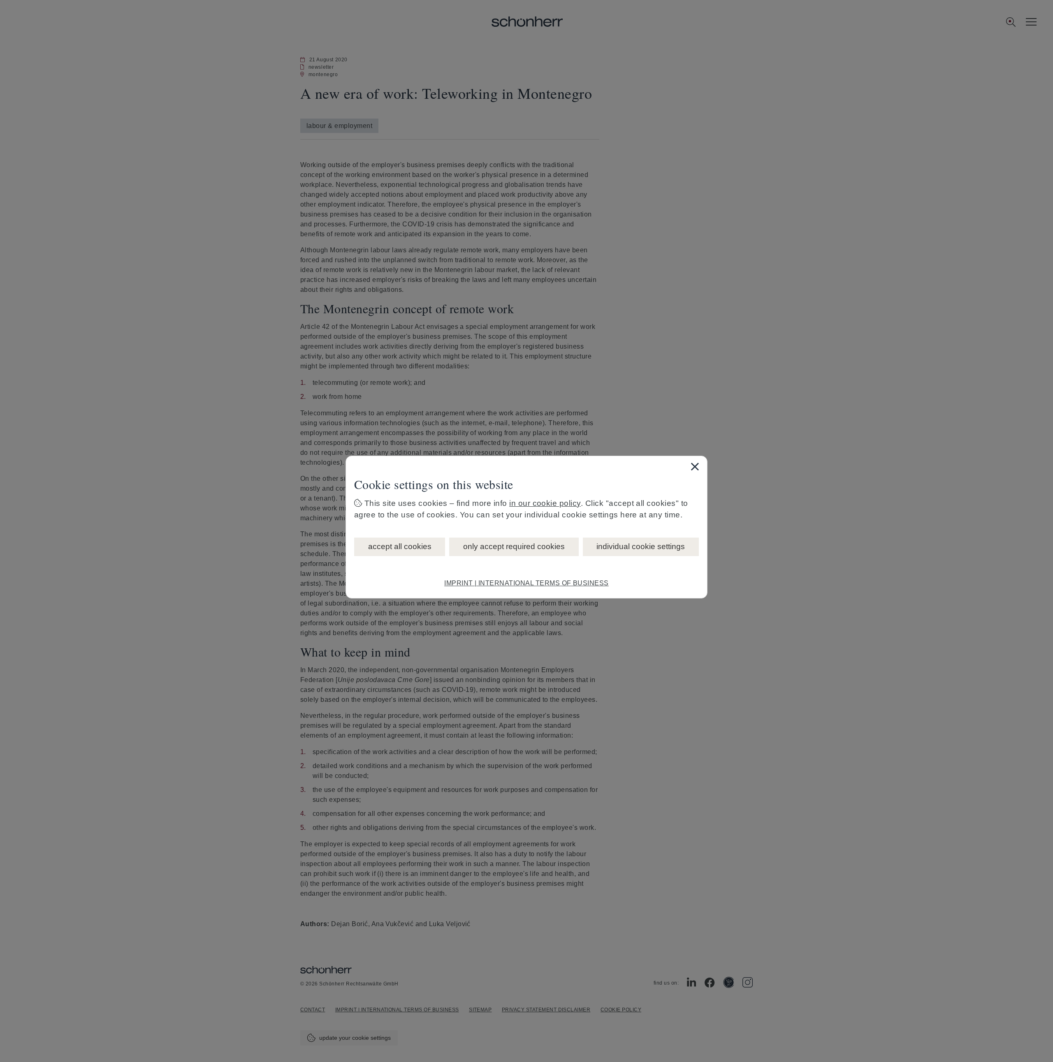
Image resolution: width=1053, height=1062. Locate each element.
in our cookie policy (545, 503)
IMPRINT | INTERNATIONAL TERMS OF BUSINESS (526, 583)
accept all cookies (399, 546)
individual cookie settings (640, 546)
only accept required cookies (514, 546)
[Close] (695, 466)
